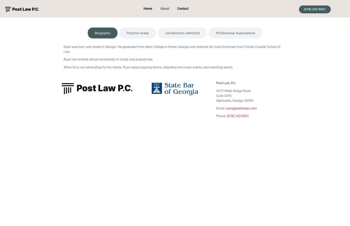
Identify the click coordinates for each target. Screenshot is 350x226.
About (164, 9)
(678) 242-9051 (238, 116)
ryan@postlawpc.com (241, 108)
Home (148, 9)
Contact (182, 9)
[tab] (102, 33)
